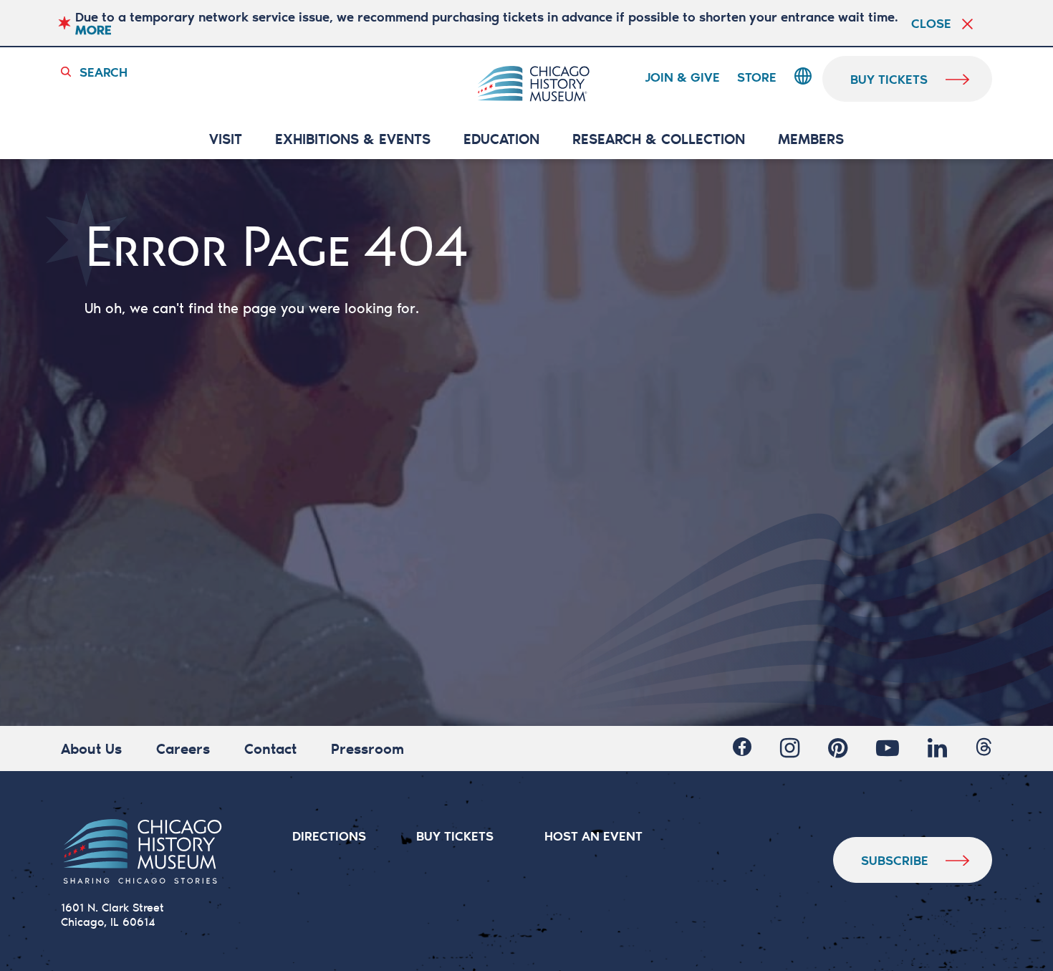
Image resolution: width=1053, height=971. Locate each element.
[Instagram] (789, 748)
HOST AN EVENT (593, 835)
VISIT (225, 139)
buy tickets (889, 79)
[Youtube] (887, 748)
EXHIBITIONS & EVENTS (353, 139)
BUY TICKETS (455, 835)
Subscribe (894, 860)
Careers (183, 748)
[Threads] (984, 746)
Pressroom (367, 748)
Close (931, 22)
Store (756, 77)
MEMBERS (811, 139)
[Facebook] (742, 746)
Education (501, 139)
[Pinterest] (837, 748)
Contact (270, 748)
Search (104, 71)
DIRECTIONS (329, 835)
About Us (91, 748)
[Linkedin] (937, 748)
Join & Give (682, 77)
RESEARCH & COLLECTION (658, 139)
